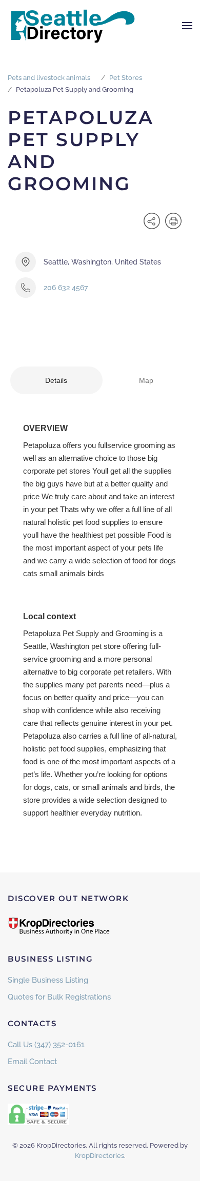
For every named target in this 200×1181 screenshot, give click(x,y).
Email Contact (32, 1061)
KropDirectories (99, 1155)
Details (56, 380)
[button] (187, 25)
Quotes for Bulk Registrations (59, 997)
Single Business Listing (48, 980)
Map (146, 380)
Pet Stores (125, 78)
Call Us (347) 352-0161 (46, 1044)
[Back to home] (72, 25)
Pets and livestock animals (49, 78)
